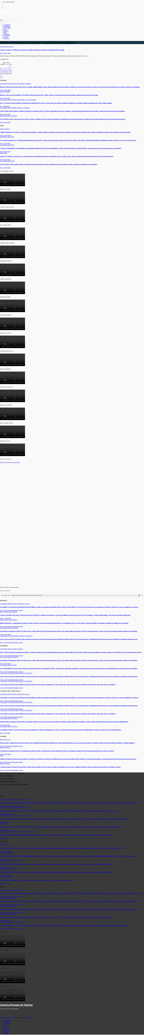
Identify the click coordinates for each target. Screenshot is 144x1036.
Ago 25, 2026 (3, 626)
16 (11, 70)
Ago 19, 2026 (3, 920)
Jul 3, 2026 (3, 106)
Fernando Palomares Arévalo (15, 610)
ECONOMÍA (7, 28)
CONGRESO (7, 25)
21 (7, 71)
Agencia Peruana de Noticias (16, 11)
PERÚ (5, 32)
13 (6, 70)
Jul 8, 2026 (3, 830)
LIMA (5, 29)
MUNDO (5, 31)
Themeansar (30, 1017)
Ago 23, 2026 (3, 634)
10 (1, 70)
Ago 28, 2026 (3, 746)
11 (2, 70)
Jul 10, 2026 (3, 98)
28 (7, 73)
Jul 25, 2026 (3, 822)
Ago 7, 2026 (3, 143)
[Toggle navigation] (0, 19)
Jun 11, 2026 (3, 875)
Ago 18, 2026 (3, 90)
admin (9, 53)
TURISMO (6, 38)
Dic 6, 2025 (3, 883)
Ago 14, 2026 (3, 928)
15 (9, 70)
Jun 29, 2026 (3, 122)
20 (6, 71)
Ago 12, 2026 (3, 135)
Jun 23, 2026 (3, 159)
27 (6, 73)
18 (2, 71)
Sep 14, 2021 (3, 53)
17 (1, 71)
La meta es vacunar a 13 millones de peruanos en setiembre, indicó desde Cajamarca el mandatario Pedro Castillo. (32, 50)
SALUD (5, 37)
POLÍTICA (6, 34)
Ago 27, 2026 (3, 610)
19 (4, 71)
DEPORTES (6, 26)
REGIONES (6, 35)
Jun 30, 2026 (3, 114)
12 (4, 70)
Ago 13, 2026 (3, 814)
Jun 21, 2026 (3, 167)
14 (7, 70)
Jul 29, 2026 (3, 725)
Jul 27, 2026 (3, 733)
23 (11, 71)
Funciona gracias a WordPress (8, 1017)
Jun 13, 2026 (3, 867)
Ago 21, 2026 (3, 642)
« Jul (1, 77)
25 (2, 73)
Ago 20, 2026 (3, 687)
